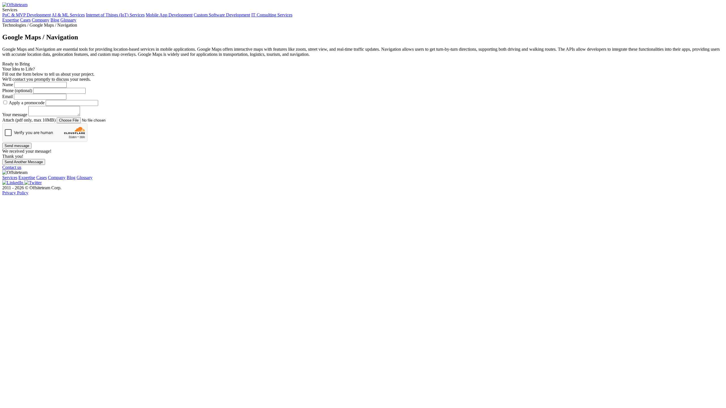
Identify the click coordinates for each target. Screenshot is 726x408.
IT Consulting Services (271, 14)
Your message (15, 114)
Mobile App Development (169, 14)
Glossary (68, 20)
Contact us (11, 167)
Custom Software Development (222, 14)
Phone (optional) (17, 90)
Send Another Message (24, 162)
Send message (17, 146)
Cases (25, 20)
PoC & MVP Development (26, 14)
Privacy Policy (15, 192)
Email (8, 96)
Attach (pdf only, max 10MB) (29, 120)
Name (8, 84)
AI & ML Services (68, 14)
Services (9, 177)
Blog (54, 20)
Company (40, 20)
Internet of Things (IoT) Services (115, 14)
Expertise (10, 20)
